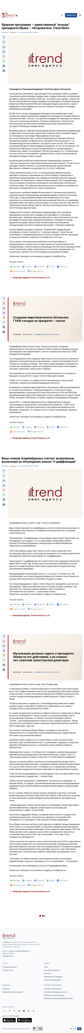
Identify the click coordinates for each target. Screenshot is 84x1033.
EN (71, 1028)
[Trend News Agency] (9, 936)
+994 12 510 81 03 (8, 953)
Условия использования (52, 989)
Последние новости (10, 967)
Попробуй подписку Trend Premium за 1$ (31, 277)
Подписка (6, 989)
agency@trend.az (8, 956)
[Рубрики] (80, 15)
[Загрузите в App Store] (9, 1020)
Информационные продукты (13, 992)
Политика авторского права (54, 995)
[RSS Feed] (33, 1011)
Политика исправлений (52, 980)
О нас (46, 967)
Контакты (47, 973)
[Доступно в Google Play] (24, 1020)
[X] (14, 1011)
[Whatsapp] (5, 1011)
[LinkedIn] (29, 1011)
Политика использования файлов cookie (58, 998)
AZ (75, 1028)
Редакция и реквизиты (52, 970)
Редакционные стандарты (53, 977)
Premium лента (8, 970)
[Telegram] (24, 1011)
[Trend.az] (10, 15)
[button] (4, 37)
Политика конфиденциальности (55, 992)
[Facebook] (9, 1011)
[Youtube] (19, 1011)
